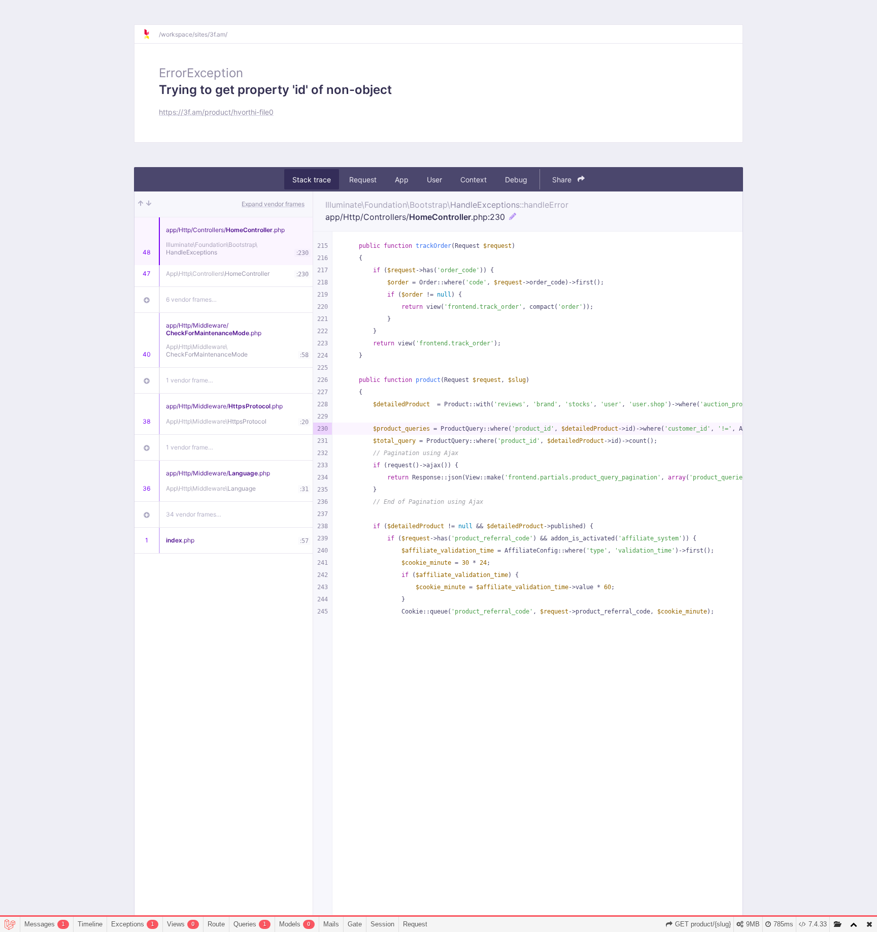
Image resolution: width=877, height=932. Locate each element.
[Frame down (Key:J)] (149, 204)
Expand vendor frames (273, 204)
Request (363, 179)
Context (473, 179)
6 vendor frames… (191, 299)
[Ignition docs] (151, 34)
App (402, 179)
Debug (516, 179)
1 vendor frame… (189, 380)
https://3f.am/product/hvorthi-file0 (216, 112)
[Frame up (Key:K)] (141, 204)
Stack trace (311, 179)
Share (563, 179)
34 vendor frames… (193, 514)
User (434, 179)
